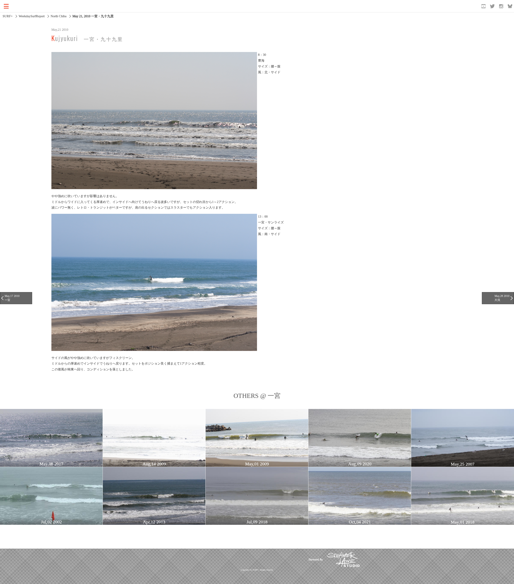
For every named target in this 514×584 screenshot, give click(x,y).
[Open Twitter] (492, 6)
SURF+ (8, 16)
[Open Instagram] (501, 6)
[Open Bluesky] (510, 6)
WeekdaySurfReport (32, 16)
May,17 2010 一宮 (12, 298)
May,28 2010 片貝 (502, 298)
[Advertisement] (227, 560)
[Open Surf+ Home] (24, 6)
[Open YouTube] (483, 6)
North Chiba (58, 16)
